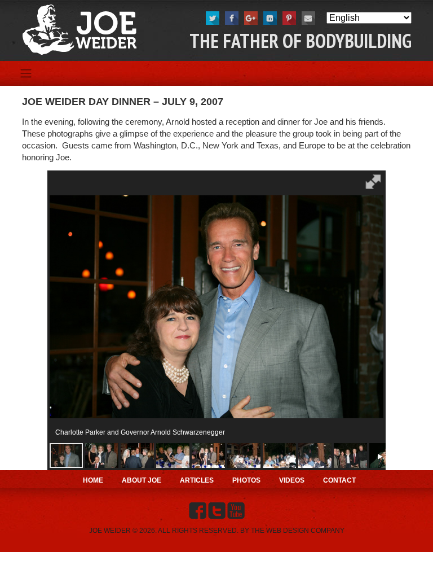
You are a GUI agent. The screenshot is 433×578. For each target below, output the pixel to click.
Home (93, 480)
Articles (197, 480)
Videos (291, 480)
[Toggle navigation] (26, 73)
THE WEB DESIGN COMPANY (297, 531)
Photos (246, 480)
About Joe (141, 480)
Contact (339, 480)
